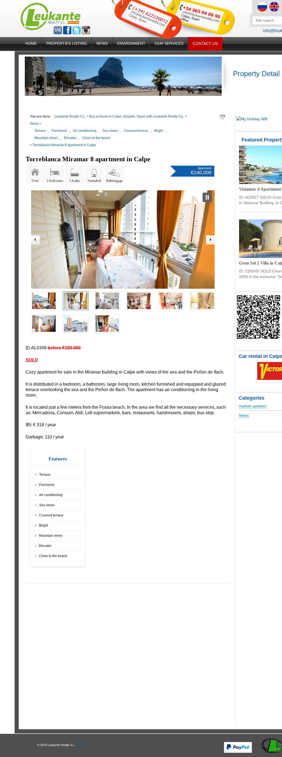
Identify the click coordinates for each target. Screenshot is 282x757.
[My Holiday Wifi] (251, 119)
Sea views (47, 505)
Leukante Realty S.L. (70, 116)
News (102, 43)
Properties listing (66, 43)
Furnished (46, 485)
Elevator (45, 546)
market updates (252, 406)
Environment (131, 43)
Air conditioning (51, 495)
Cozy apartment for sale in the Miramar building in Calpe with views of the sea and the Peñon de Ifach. (125, 372)
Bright (43, 525)
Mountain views (51, 536)
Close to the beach (53, 556)
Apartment (205, 168)
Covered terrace (51, 515)
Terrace (44, 475)
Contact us (205, 43)
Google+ (82, 745)
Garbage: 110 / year (45, 437)
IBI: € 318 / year (41, 424)
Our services (169, 43)
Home (31, 43)
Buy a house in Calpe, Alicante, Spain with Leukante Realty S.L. (136, 116)
